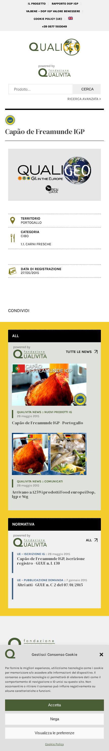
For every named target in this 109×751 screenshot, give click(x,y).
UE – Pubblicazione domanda (40, 580)
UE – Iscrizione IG (31, 554)
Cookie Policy (54, 744)
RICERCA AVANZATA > (84, 99)
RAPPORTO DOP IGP (65, 3)
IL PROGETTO (37, 3)
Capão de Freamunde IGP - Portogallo (47, 423)
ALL (89, 540)
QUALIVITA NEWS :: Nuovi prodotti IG (44, 412)
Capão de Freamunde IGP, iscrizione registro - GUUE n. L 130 (51, 561)
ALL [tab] (15, 335)
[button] (101, 654)
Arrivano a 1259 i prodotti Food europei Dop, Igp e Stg (54, 494)
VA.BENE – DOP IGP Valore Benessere (53, 11)
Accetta (54, 705)
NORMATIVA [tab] (23, 524)
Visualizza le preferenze (54, 733)
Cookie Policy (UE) (48, 19)
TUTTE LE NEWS (79, 352)
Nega (54, 719)
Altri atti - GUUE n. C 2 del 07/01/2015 (50, 584)
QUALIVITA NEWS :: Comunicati (40, 481)
